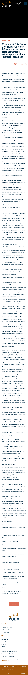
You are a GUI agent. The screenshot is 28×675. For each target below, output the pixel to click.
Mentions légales (6, 673)
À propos (3, 646)
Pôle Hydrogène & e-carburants (9, 651)
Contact (3, 649)
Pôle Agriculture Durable (7, 653)
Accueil (2, 637)
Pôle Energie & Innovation (7, 656)
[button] (25, 3)
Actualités (3, 644)
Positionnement (5, 639)
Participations (4, 641)
